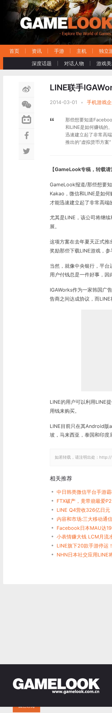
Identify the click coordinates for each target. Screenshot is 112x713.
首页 (14, 51)
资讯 (37, 51)
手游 (59, 51)
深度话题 (42, 63)
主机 (81, 51)
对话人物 (74, 63)
